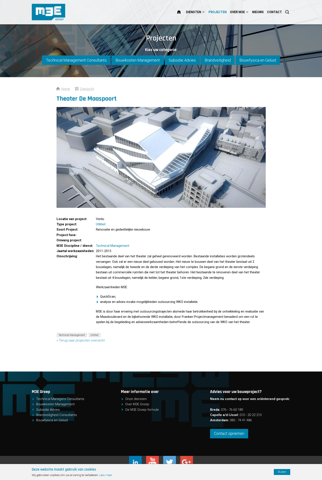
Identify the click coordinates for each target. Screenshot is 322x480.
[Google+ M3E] (186, 458)
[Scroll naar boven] (302, 463)
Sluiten (282, 471)
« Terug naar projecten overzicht (81, 340)
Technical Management (112, 246)
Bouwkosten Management (137, 60)
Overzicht (87, 89)
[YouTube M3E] (154, 458)
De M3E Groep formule (142, 410)
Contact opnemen (229, 433)
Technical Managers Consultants (60, 399)
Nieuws (258, 12)
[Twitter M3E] (171, 458)
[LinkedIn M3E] (137, 458)
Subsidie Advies (182, 60)
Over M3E (237, 12)
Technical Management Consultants (76, 60)
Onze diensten (136, 399)
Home (181, 12)
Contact (274, 12)
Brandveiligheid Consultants (56, 415)
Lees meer (105, 475)
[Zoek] (287, 12)
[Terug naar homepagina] (63, 12)
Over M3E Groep (137, 404)
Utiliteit (101, 224)
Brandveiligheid (218, 60)
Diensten (193, 12)
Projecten (218, 12)
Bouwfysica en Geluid (257, 60)
